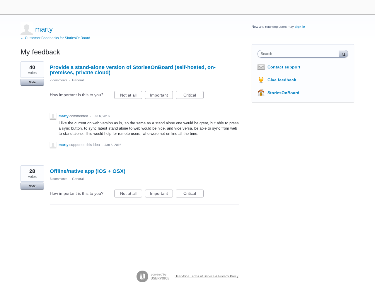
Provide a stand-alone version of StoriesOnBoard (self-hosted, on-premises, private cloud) (133, 69)
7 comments (58, 80)
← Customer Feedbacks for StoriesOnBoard (55, 38)
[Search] (343, 53)
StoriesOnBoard (283, 92)
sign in (300, 26)
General (77, 80)
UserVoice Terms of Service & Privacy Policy (206, 276)
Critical (193, 96)
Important (161, 96)
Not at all (131, 96)
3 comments (58, 178)
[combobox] (299, 54)
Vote (32, 82)
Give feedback (281, 80)
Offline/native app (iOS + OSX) (87, 171)
